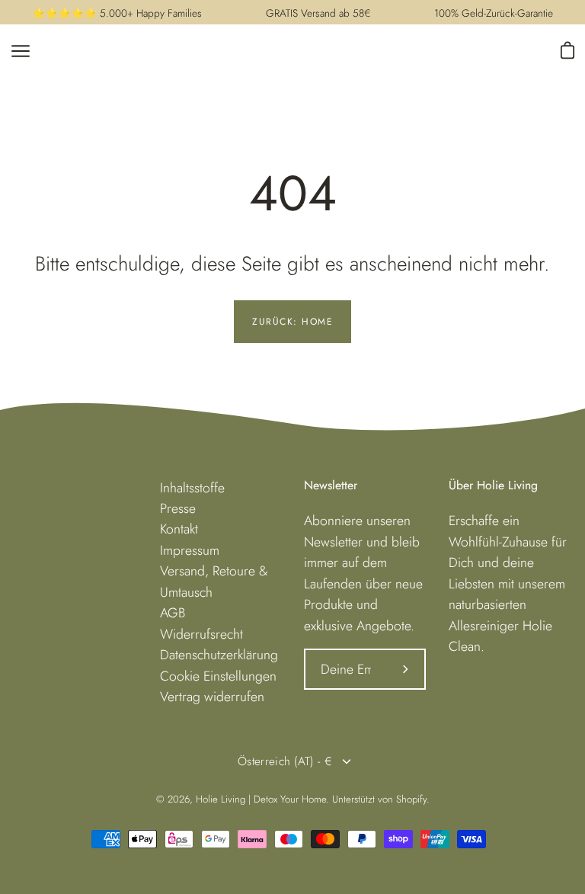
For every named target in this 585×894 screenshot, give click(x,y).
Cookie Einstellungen (218, 676)
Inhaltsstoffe (192, 488)
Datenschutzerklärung (219, 655)
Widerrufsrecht (201, 634)
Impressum (189, 550)
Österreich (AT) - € (285, 761)
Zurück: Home (292, 321)
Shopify (411, 799)
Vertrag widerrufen (212, 697)
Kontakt (179, 529)
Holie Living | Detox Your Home (261, 799)
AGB (172, 613)
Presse (178, 508)
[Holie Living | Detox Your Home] (231, 51)
